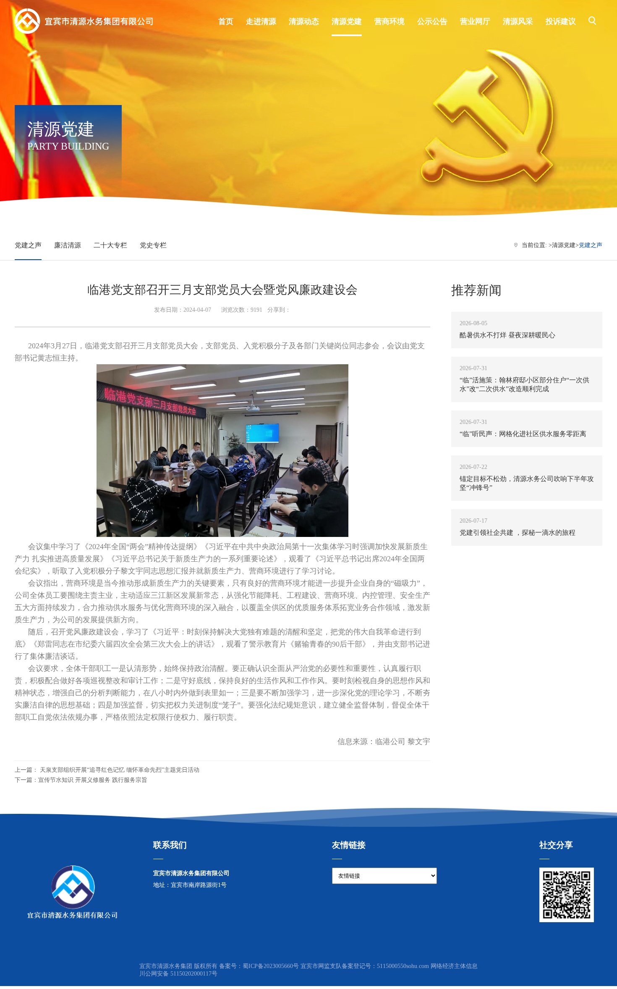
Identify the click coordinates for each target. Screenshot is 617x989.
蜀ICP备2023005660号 (271, 966)
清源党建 (563, 245)
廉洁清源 (67, 245)
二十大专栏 (110, 245)
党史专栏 (153, 245)
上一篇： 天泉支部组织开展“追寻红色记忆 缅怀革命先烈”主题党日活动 (107, 770)
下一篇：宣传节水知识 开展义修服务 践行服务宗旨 (81, 780)
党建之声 (28, 245)
